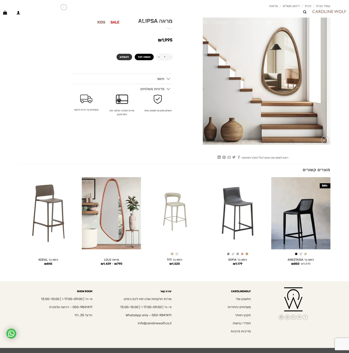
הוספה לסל (144, 56)
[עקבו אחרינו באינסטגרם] (8, 4)
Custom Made (138, 22)
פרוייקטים (85, 22)
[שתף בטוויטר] (233, 157)
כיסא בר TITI (174, 259)
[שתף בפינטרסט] (224, 157)
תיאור (160, 79)
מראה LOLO (111, 259)
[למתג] (168, 79)
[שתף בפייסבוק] (238, 157)
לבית (257, 22)
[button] (304, 12)
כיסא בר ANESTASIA (301, 259)
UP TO (162, 22)
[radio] (305, 253)
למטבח (241, 22)
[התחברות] (18, 12)
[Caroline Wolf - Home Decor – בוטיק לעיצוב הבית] (329, 11)
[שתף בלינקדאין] (219, 157)
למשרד (202, 22)
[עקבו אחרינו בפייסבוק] (12, 4)
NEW (269, 22)
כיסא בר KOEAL (48, 259)
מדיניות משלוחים (152, 89)
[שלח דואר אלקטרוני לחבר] (228, 157)
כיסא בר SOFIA (237, 259)
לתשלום (124, 56)
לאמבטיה (221, 22)
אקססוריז (182, 22)
